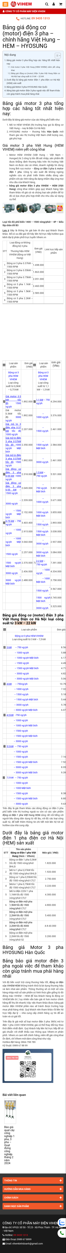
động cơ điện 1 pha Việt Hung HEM (21, 815)
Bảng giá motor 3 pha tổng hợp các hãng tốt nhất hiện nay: (33, 62)
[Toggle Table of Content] (56, 55)
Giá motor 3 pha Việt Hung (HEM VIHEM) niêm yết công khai (35, 68)
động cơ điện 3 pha (44, 168)
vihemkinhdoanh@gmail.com (27, 1243)
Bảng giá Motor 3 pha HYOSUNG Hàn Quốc (27, 87)
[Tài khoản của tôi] (54, 4)
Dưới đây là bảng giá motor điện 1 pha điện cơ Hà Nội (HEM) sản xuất (33, 81)
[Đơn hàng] (60, 4)
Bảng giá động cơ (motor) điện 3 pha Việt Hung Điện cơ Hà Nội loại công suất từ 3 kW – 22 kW (35, 75)
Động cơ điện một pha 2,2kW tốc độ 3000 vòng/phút (20, 926)
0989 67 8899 (24, 1239)
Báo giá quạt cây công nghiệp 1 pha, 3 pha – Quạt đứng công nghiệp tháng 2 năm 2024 (9, 1145)
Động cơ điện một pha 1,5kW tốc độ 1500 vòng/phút (20, 905)
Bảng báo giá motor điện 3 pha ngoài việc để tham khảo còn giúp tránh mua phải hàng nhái (33, 92)
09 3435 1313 (40, 18)
